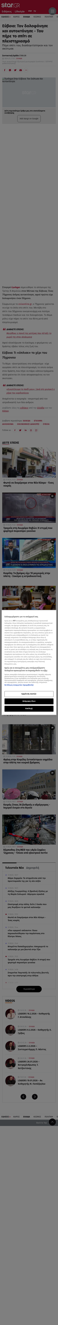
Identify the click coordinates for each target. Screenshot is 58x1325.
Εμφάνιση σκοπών (29, 694)
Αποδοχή (29, 709)
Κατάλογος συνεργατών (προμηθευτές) (19, 685)
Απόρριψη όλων (29, 701)
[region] (28, 662)
